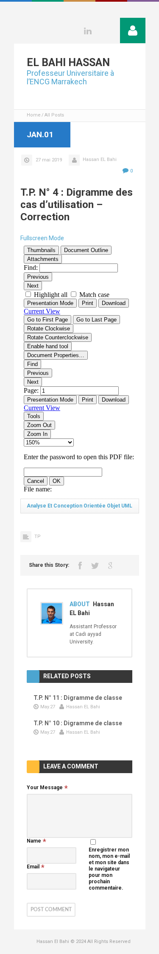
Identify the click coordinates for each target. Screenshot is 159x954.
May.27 (47, 707)
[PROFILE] (132, 30)
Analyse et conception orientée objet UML (79, 506)
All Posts (54, 115)
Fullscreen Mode (42, 238)
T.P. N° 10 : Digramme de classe (77, 723)
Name (34, 841)
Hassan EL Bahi (100, 159)
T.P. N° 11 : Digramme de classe (77, 697)
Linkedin (87, 31)
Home (34, 115)
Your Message (45, 787)
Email (33, 867)
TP (37, 536)
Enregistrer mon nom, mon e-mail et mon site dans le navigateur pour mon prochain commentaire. (109, 869)
